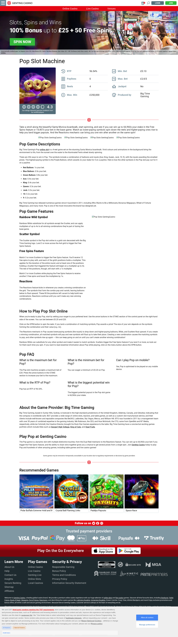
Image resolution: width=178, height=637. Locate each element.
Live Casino (92, 8)
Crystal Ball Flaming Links (68, 510)
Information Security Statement (69, 583)
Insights (8, 579)
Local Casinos (35, 583)
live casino (120, 598)
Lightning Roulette (83, 600)
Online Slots (34, 579)
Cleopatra (24, 600)
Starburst (164, 598)
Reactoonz (43, 600)
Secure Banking (12, 583)
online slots (108, 598)
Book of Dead (15, 600)
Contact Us (10, 575)
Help (6, 571)
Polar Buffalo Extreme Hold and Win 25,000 (36, 510)
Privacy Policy (59, 579)
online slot (44, 149)
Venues (111, 8)
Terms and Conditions (64, 575)
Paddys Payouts (98, 510)
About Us (9, 567)
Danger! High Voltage (60, 427)
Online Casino (69, 8)
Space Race (131, 510)
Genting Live (35, 575)
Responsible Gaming (63, 567)
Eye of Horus (34, 600)
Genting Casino (138, 445)
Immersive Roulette (98, 600)
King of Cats (75, 427)
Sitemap (9, 587)
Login (157, 3)
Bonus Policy (59, 571)
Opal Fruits (90, 427)
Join (171, 3)
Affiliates (9, 591)
